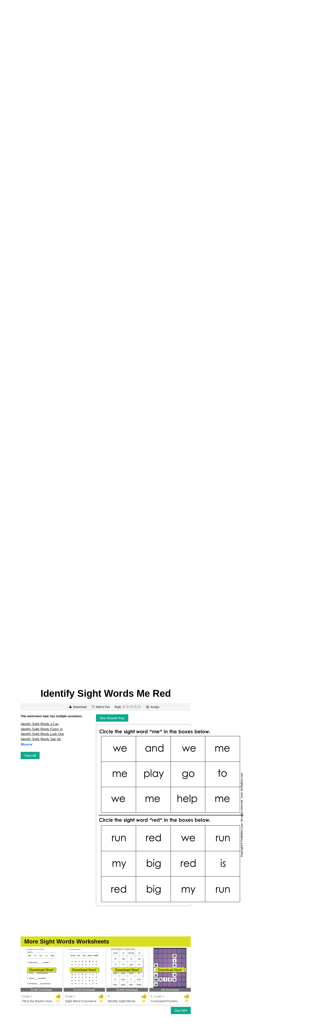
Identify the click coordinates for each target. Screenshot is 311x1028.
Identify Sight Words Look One (42, 734)
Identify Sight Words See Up (41, 739)
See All (180, 1010)
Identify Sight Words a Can (40, 724)
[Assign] (58, 1001)
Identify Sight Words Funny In (42, 729)
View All (30, 755)
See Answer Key (112, 718)
